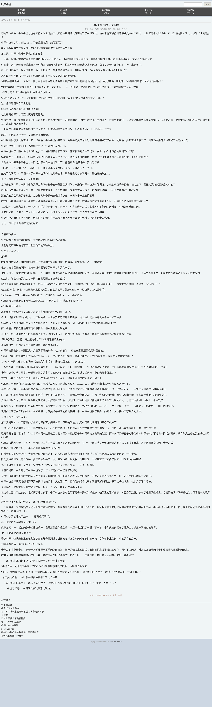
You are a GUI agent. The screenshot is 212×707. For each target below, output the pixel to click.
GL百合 (106, 13)
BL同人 (64, 13)
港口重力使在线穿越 (22, 20)
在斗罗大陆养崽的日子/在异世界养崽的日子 (22, 611)
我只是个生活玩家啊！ (12, 622)
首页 (3, 20)
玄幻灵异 (148, 10)
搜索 (207, 4)
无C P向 (148, 13)
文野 (109, 29)
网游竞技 (190, 10)
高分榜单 (190, 13)
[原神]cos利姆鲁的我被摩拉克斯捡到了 (20, 632)
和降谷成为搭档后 (10, 608)
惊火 (91, 29)
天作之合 (103, 29)
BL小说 (119, 642)
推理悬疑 (21, 13)
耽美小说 (6, 4)
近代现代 (21, 10)
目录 (120, 595)
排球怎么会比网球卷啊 (12, 635)
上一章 (98, 595)
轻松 (118, 29)
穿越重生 (106, 10)
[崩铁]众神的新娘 (9, 625)
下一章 (108, 595)
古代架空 (63, 10)
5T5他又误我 (7, 629)
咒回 (114, 29)
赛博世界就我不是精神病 (13, 618)
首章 (92, 595)
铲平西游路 (6, 604)
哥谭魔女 (5, 615)
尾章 (115, 595)
